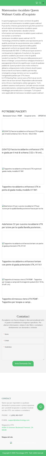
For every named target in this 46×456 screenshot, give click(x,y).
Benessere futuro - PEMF (12, 116)
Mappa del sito (7, 437)
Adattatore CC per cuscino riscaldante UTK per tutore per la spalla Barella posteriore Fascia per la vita (22, 226)
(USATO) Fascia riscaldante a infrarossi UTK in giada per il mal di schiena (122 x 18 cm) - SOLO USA (23, 151)
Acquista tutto (30, 116)
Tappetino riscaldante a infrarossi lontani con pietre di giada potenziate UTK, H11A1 (22, 263)
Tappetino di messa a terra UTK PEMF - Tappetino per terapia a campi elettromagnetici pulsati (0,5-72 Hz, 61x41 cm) (21, 301)
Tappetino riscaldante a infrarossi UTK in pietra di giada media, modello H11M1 (21, 188)
